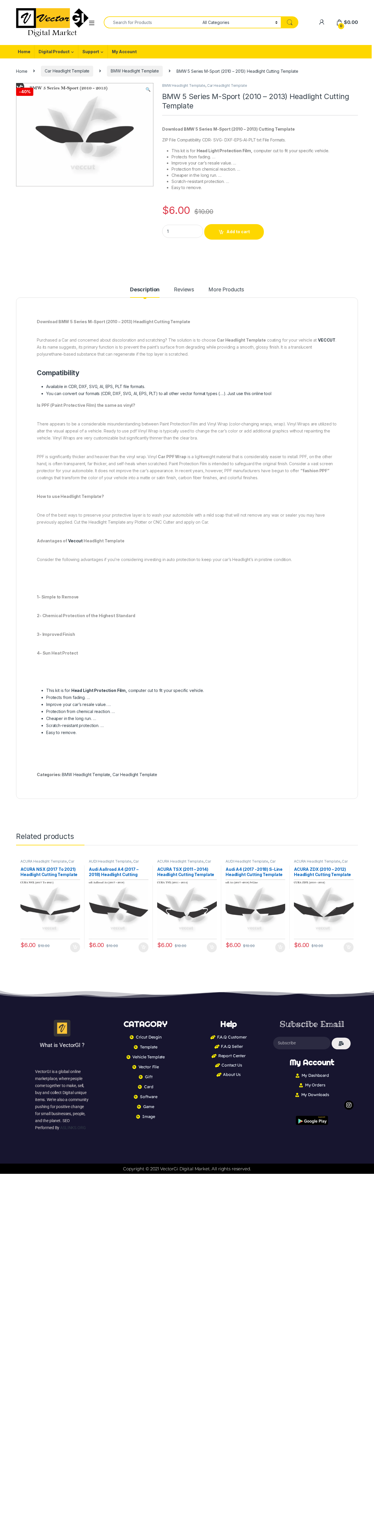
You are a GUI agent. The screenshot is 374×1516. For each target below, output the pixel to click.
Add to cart (238, 231)
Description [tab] (145, 290)
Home (24, 51)
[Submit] (341, 1043)
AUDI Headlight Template (110, 861)
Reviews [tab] (184, 290)
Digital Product (54, 51)
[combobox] (151, 22)
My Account (124, 51)
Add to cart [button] (75, 947)
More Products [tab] (226, 290)
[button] (148, 89)
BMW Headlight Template (135, 70)
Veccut (75, 540)
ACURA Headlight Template (43, 861)
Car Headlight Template (67, 70)
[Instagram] (349, 1105)
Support (90, 51)
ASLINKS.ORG (73, 1127)
